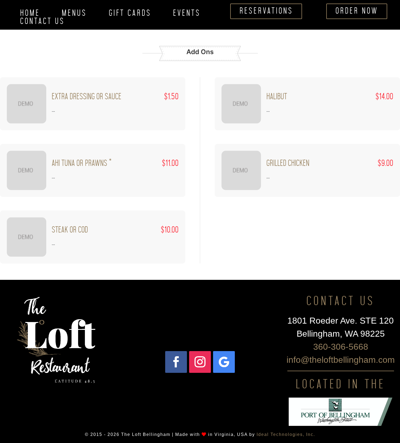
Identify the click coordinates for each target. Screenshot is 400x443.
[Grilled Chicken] (241, 170)
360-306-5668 (340, 347)
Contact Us (42, 23)
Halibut (276, 96)
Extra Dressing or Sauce (86, 96)
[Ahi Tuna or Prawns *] (26, 170)
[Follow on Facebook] (176, 362)
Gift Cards (130, 14)
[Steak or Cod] (26, 237)
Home (30, 14)
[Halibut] (241, 103)
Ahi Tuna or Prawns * (82, 163)
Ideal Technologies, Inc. (286, 434)
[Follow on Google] (224, 362)
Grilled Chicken (287, 163)
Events (187, 14)
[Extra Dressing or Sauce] (26, 103)
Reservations (266, 11)
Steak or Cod (70, 230)
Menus (74, 14)
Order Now (357, 11)
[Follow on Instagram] (200, 362)
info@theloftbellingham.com (341, 360)
